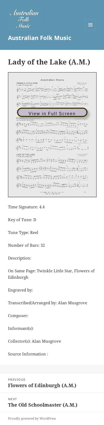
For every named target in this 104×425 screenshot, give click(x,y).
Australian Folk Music (39, 38)
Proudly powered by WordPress (32, 418)
